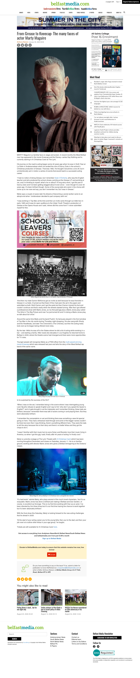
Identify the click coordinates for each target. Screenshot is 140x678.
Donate (21, 12)
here (55, 527)
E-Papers (91, 12)
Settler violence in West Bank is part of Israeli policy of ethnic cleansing (51, 609)
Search (14, 639)
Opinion (53, 12)
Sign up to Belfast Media (51, 538)
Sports (36, 12)
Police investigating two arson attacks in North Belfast (106, 113)
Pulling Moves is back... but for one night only (27, 608)
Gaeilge (100, 12)
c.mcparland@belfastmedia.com (68, 568)
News (28, 12)
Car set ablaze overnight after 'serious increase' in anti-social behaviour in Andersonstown (106, 119)
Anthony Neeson (22, 42)
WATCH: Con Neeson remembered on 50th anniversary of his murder (75, 609)
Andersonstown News (57, 637)
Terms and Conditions (79, 644)
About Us (118, 12)
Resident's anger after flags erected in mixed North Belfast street (108, 83)
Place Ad (62, 12)
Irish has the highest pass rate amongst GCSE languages (108, 103)
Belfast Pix (54, 644)
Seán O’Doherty (61, 178)
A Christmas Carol (64, 439)
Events (71, 12)
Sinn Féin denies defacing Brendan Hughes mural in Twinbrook (107, 88)
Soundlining (26, 642)
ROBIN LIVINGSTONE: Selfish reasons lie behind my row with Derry (107, 108)
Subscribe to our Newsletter (107, 637)
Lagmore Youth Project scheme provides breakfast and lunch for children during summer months (106, 132)
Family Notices (81, 12)
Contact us (75, 637)
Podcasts (109, 12)
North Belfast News (57, 641)
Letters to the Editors (79, 641)
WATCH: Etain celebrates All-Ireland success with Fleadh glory (108, 126)
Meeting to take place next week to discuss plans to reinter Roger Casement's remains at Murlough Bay (108, 139)
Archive (45, 12)
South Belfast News (57, 639)
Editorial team (76, 639)
